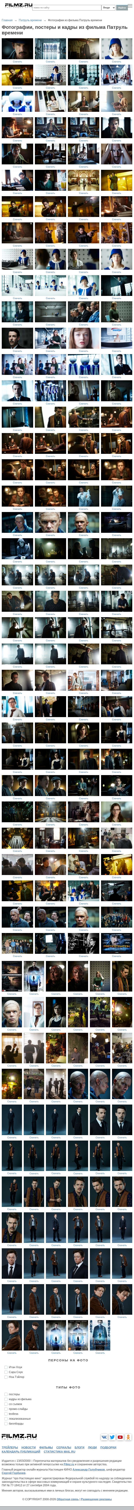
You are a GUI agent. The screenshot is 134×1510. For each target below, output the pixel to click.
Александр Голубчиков (89, 1469)
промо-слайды (18, 1408)
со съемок (15, 1404)
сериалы (63, 1447)
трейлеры (10, 1447)
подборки (108, 1447)
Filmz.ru (69, 1464)
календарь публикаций (21, 1451)
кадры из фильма (20, 1399)
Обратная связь (68, 1499)
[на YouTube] (120, 1437)
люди (92, 1447)
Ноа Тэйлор (16, 1376)
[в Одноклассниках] (128, 1437)
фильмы (46, 1447)
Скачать (17, 61)
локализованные (20, 1418)
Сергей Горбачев (13, 1473)
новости (28, 1447)
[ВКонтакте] (104, 1437)
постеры (14, 1394)
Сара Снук (16, 1372)
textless (13, 1413)
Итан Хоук (15, 1367)
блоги (79, 1447)
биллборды (16, 1423)
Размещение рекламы (96, 1499)
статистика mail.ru (59, 1451)
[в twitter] (112, 1437)
